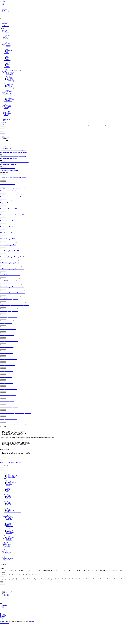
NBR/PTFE (41, 125)
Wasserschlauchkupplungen (10, 80)
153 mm (57, 130)
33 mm (74, 129)
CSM (45, 125)
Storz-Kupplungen (9, 91)
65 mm (120, 129)
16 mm (40, 129)
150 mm (49, 130)
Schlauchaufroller (7, 119)
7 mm (8, 129)
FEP (51, 125)
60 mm (109, 129)
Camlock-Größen (3, 616)
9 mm (15, 129)
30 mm (67, 129)
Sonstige (5, 550)
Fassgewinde (2, 613)
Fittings (3, 92)
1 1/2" (21, 123)
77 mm (11, 130)
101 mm (30, 130)
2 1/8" (26, 123)
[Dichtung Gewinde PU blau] (7, 332)
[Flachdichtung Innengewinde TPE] (16, 314)
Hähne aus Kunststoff (7, 110)
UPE (75, 125)
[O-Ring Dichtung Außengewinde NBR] (16, 248)
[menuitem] (3, 3)
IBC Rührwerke (8, 481)
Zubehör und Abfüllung (8, 105)
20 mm (50, 129)
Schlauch (7, 52)
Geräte (5, 118)
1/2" (10, 123)
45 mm (92, 129)
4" (34, 123)
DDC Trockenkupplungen (10, 78)
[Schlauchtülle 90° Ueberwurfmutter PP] (18, 272)
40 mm (85, 129)
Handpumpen (8, 46)
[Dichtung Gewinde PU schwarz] (8, 326)
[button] (6, 461)
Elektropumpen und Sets (10, 68)
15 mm (36, 129)
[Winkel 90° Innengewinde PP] (7, 236)
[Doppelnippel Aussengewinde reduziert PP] (17, 194)
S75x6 (16, 127)
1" (15, 123)
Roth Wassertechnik (7, 104)
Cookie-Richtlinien (31, 621)
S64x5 (9, 127)
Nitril (2, 125)
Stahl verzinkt (115, 125)
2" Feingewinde (34, 127)
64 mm (116, 129)
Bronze (19, 125)
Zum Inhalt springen (3, 0)
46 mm (95, 129)
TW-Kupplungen (8, 82)
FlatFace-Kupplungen (9, 74)
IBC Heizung (8, 43)
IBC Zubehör (4, 31)
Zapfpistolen (8, 48)
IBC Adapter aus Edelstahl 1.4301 (11, 475)
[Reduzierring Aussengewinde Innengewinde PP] (22, 212)
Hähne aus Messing (7, 112)
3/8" (7, 123)
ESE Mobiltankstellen (7, 103)
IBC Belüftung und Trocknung (11, 482)
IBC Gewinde (2, 614)
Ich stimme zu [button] (7, 623)
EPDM (6, 125)
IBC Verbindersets (9, 41)
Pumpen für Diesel (7, 45)
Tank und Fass (4, 543)
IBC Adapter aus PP (9, 33)
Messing (104, 125)
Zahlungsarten (4, 606)
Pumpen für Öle (6, 53)
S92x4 (23, 127)
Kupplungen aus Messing (8, 83)
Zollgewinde (2, 617)
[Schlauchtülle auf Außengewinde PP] (13, 156)
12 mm (29, 129)
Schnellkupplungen (9, 42)
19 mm (46, 129)
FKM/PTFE (55, 125)
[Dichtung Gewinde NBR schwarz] (8, 356)
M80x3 (30, 127)
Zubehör (7, 69)
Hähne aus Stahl (6, 114)
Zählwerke (7, 49)
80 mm (14, 130)
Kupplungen (4, 71)
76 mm (7, 130)
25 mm (57, 129)
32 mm (71, 129)
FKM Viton (10, 125)
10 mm (18, 129)
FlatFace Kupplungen (9, 79)
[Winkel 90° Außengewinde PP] (16, 230)
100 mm (22, 130)
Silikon (48, 125)
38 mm (78, 129)
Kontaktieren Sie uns (5, 11)
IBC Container (8, 39)
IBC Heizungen (6, 107)
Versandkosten (4, 605)
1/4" (5, 123)
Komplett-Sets (8, 55)
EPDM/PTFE (93, 125)
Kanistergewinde (3, 615)
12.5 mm (25, 129)
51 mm (102, 129)
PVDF (25, 125)
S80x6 (19, 127)
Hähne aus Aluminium (7, 113)
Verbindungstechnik (7, 117)
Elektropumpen (8, 61)
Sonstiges (5, 38)
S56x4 (3, 127)
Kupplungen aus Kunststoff (8, 72)
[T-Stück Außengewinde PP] (14, 218)
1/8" (2, 123)
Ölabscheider (4, 120)
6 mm (5, 129)
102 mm (34, 130)
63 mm (113, 129)
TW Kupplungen (8, 76)
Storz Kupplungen (9, 77)
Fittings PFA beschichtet (8, 101)
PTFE (111, 125)
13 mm (33, 129)
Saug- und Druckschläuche (8, 116)
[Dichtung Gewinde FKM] (6, 350)
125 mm (41, 130)
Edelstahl (78, 125)
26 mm (60, 129)
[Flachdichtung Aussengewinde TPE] (19, 308)
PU (96, 125)
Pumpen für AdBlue (7, 67)
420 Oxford (63, 125)
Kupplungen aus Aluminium (8, 88)
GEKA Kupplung (66, 130)
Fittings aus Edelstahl (7, 96)
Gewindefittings (8, 97)
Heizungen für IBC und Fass (6, 106)
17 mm (43, 129)
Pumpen (3, 44)
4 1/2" (37, 123)
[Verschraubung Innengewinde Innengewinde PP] (17, 254)
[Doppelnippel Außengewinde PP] (12, 188)
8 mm (12, 129)
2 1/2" (30, 123)
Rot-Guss (100, 125)
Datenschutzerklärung (5, 600)
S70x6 (13, 127)
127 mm (45, 130)
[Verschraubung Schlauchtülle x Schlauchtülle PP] (21, 290)
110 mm (37, 130)
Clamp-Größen (2, 619)
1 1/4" (18, 123)
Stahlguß (88, 125)
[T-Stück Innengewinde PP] (14, 224)
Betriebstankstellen (9, 50)
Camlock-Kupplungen (9, 523)
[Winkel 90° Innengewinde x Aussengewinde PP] (22, 284)
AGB (3, 601)
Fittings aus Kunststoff (7, 94)
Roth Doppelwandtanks (8, 544)
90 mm (26, 130)
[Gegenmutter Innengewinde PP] (12, 242)
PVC (22, 125)
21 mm (53, 129)
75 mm (4, 130)
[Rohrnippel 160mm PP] (12, 320)
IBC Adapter (6, 32)
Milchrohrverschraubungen (10, 99)
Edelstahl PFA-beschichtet (32, 125)
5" (39, 123)
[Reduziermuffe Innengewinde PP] (18, 206)
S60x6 (6, 127)
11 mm (22, 129)
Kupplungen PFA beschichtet (8, 81)
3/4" (13, 123)
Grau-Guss (68, 125)
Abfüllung (5, 37)
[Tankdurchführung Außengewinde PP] (16, 260)
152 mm (53, 130)
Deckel (5, 36)
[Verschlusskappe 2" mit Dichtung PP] (7, 168)
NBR (108, 125)
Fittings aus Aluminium (7, 93)
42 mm (88, 129)
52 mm (106, 129)
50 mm (99, 129)
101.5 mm (18, 130)
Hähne (3, 551)
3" (32, 123)
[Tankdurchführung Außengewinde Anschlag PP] (18, 266)
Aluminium (14, 125)
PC (37, 125)
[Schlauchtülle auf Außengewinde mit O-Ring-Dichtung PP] (13, 150)
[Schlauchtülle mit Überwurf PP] (14, 162)
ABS (59, 125)
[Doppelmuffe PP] (13, 200)
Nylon (72, 125)
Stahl (84, 125)
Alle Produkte (4, 30)
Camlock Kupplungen (9, 73)
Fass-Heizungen (6, 108)
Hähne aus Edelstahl (7, 111)
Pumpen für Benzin (7, 60)
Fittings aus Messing (7, 100)
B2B (3, 607)
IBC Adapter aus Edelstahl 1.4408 (11, 34)
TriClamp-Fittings (9, 98)
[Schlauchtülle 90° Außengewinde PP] (19, 296)
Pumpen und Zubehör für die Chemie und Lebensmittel (12, 70)
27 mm (64, 129)
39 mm (81, 129)
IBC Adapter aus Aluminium (10, 35)
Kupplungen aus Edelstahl (8, 516)
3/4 (45, 123)
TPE (121, 125)
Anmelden (4, 10)
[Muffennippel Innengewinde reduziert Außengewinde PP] (19, 302)
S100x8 (26, 127)
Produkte (3, 135)
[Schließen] (0, 18)
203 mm (61, 130)
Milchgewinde (2, 618)
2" (23, 123)
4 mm (2, 129)
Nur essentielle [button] (2, 623)
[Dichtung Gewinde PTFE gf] (7, 344)
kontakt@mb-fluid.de (5, 595)
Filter (7, 51)
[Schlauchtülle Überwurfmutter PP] (17, 278)
